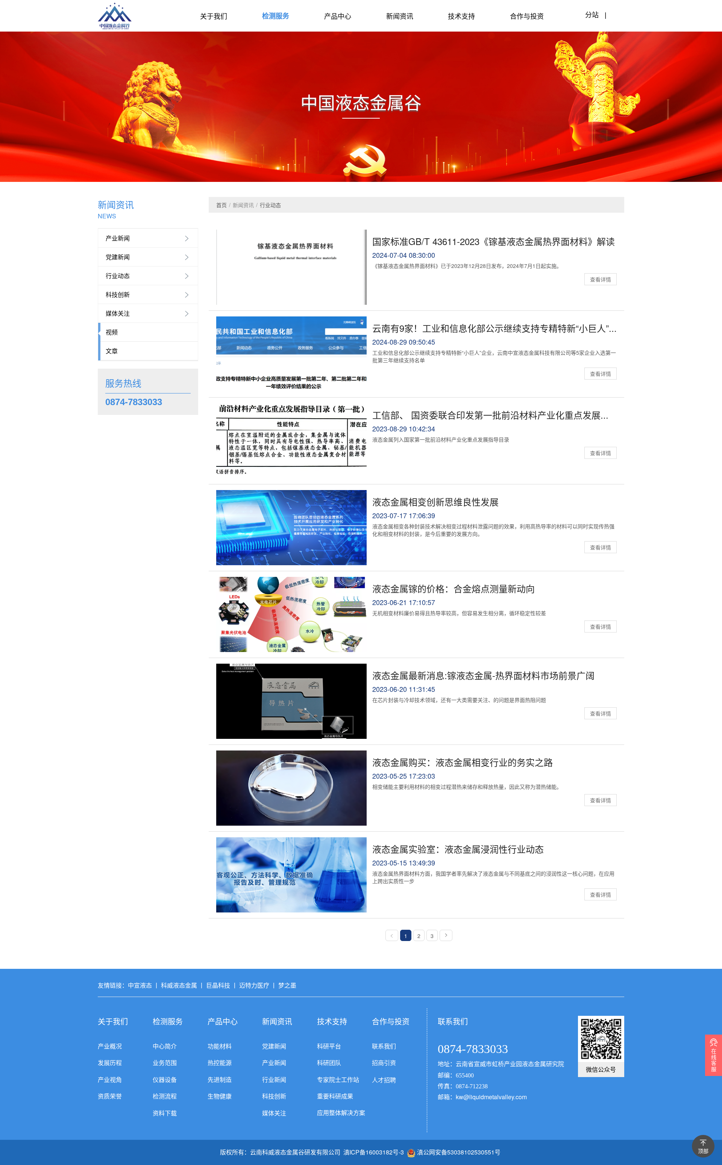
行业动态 (118, 275)
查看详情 (600, 279)
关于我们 (213, 16)
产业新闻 (118, 238)
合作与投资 (527, 16)
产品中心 (337, 16)
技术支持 (461, 16)
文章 (112, 350)
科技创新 (118, 294)
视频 (112, 332)
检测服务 (275, 16)
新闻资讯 (399, 16)
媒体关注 (118, 313)
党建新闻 (118, 257)
